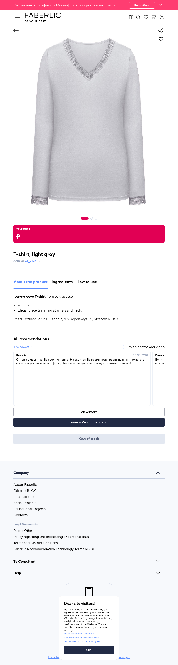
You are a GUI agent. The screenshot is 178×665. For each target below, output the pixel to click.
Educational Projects (29, 509)
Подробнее (142, 5)
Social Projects (24, 503)
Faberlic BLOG (25, 491)
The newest (21, 347)
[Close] (160, 5)
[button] (89, 5)
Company (21, 473)
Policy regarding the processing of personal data (51, 537)
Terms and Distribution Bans (35, 543)
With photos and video (147, 347)
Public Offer (22, 531)
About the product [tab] (31, 281)
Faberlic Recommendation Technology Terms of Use (54, 549)
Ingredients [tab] (62, 281)
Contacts (20, 515)
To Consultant (24, 561)
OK (89, 650)
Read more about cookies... (80, 633)
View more (89, 412)
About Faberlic (25, 485)
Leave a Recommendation (89, 422)
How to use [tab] (86, 281)
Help (17, 573)
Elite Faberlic (23, 497)
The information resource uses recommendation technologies (82, 639)
